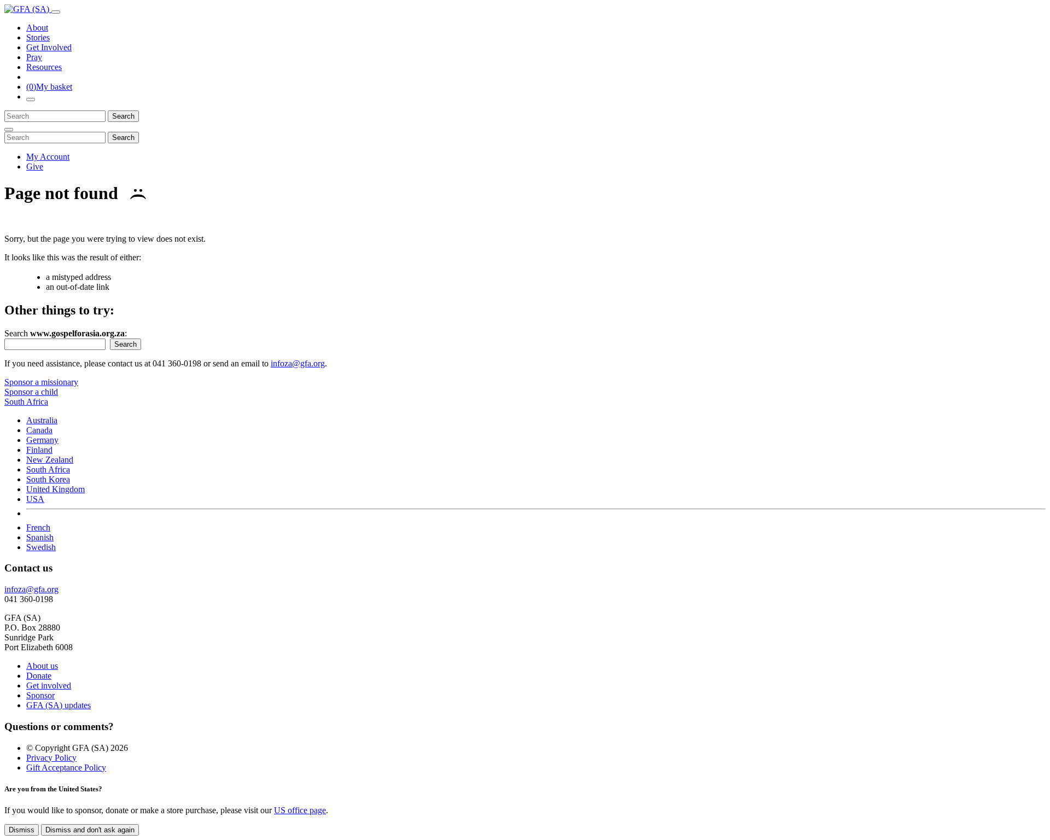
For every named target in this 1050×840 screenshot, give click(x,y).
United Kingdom (55, 489)
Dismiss (21, 830)
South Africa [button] (26, 401)
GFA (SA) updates (58, 705)
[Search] (30, 99)
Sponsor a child (31, 391)
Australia (41, 420)
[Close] (8, 129)
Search (123, 116)
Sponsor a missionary (41, 382)
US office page (300, 810)
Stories (38, 37)
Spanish (40, 537)
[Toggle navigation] (55, 12)
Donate (38, 675)
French (38, 527)
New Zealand (49, 459)
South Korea (48, 479)
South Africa (48, 469)
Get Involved (49, 47)
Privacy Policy (51, 757)
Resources (44, 67)
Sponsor (40, 695)
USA (35, 499)
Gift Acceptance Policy (66, 767)
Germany (42, 440)
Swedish (41, 547)
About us (42, 665)
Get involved (48, 685)
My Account (47, 156)
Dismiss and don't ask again (90, 830)
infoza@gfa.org (298, 363)
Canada (39, 430)
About (37, 27)
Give (34, 166)
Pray (34, 57)
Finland (39, 449)
